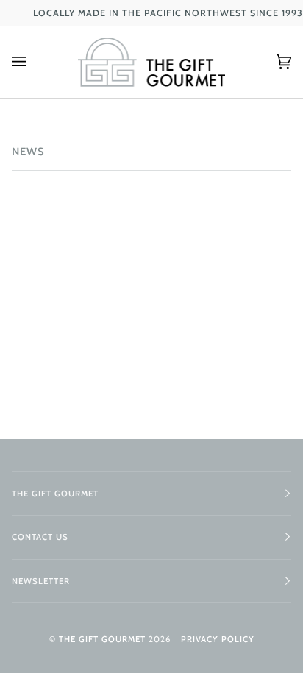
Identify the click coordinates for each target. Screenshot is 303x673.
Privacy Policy (217, 639)
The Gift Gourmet (102, 639)
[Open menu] (34, 62)
